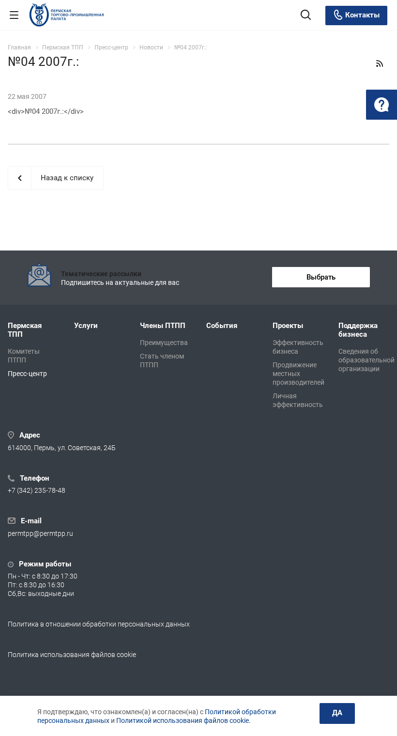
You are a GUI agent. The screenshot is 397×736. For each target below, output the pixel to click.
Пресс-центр (27, 373)
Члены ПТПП (162, 325)
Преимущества (164, 342)
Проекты (288, 325)
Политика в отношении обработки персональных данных (99, 624)
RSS (379, 63)
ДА (337, 712)
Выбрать (321, 277)
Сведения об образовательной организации (366, 360)
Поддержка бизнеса (358, 330)
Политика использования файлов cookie (72, 654)
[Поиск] (306, 16)
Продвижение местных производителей (298, 373)
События (221, 325)
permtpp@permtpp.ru (40, 533)
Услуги (86, 325)
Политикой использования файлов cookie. (183, 720)
